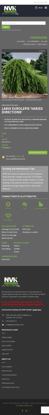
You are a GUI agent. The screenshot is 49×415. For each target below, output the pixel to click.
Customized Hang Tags (10, 387)
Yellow (16, 245)
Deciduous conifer (30, 232)
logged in (18, 156)
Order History (7, 350)
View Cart (5, 354)
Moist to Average (9, 235)
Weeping (5, 245)
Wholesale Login (10, 330)
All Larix (44, 41)
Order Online (7, 337)
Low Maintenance (41, 208)
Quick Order (6, 346)
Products (5, 379)
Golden (17, 248)
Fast (24, 208)
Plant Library (7, 367)
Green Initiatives (8, 383)
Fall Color (26, 229)
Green (16, 251)
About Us (6, 359)
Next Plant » (42, 44)
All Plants (21, 41)
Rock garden (8, 220)
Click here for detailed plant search (11, 30)
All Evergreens (33, 41)
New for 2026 (7, 371)
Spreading (6, 248)
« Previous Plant (29, 44)
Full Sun (8, 208)
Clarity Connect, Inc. (25, 405)
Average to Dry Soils (10, 229)
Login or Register (41, 2)
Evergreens (38, 37)
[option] (24, 77)
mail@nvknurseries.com (15, 325)
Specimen (6, 259)
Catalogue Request (9, 375)
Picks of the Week (8, 341)
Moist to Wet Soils (9, 232)
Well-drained (7, 238)
